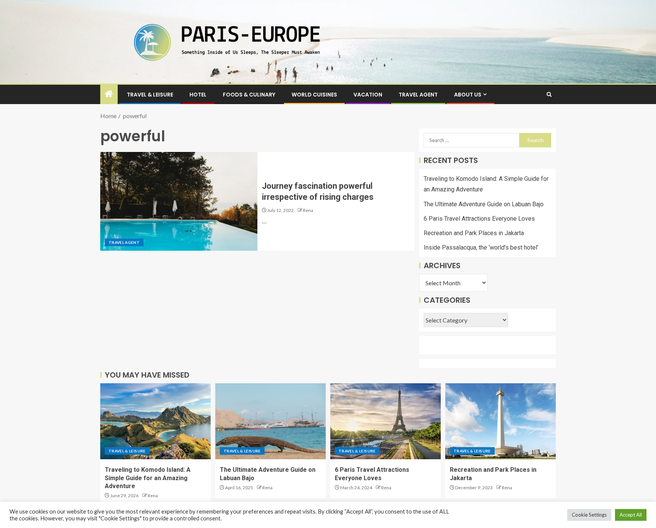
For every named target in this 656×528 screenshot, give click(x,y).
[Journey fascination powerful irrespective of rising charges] (178, 201)
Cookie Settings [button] (589, 515)
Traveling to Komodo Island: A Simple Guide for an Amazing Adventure (148, 478)
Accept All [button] (631, 515)
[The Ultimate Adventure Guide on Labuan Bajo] (270, 421)
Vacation (367, 94)
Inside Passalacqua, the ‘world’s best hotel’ (481, 247)
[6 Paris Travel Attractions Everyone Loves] (385, 421)
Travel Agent (418, 94)
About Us (467, 94)
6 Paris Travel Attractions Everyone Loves (479, 218)
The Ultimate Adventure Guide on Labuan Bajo (484, 204)
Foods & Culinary (249, 94)
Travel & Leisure (150, 94)
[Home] (109, 94)
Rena (308, 210)
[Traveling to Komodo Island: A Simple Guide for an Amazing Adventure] (155, 421)
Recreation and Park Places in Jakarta (474, 233)
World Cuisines (314, 94)
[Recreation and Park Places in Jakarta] (500, 421)
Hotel (198, 94)
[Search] (549, 94)
